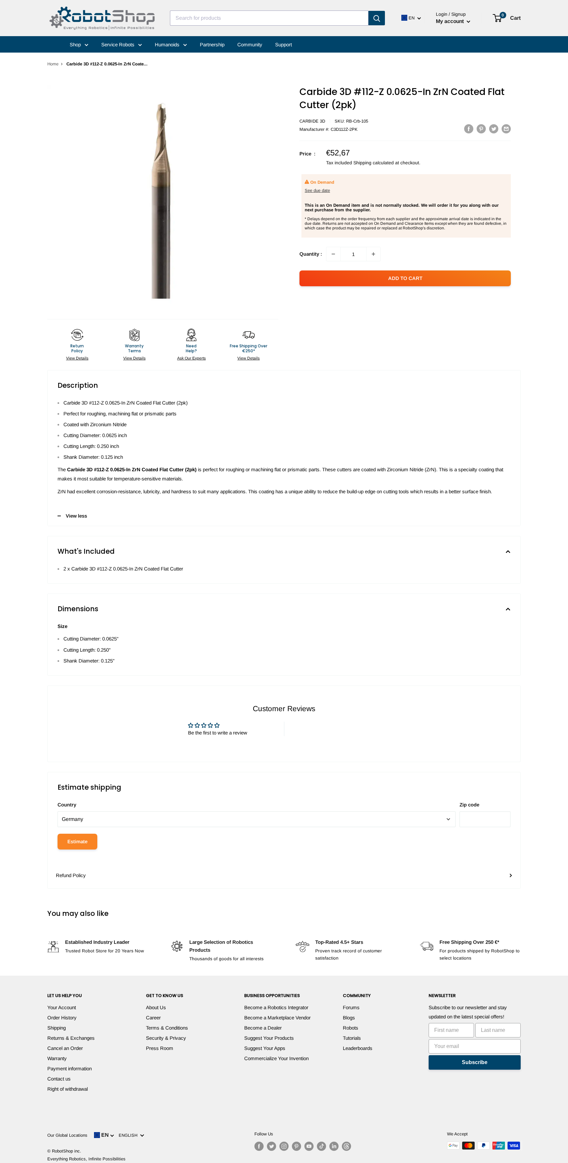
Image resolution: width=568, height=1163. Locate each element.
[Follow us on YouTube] (309, 1146)
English (129, 1135)
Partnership (212, 44)
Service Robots (118, 44)
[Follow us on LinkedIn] (334, 1146)
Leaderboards (357, 1048)
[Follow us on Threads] (346, 1146)
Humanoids (168, 44)
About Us (156, 1007)
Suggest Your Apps (264, 1048)
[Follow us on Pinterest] (296, 1146)
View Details (77, 358)
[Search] (376, 18)
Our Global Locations (67, 1135)
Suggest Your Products (269, 1038)
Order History (62, 1017)
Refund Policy (71, 875)
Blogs (349, 1017)
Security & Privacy (166, 1038)
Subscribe (474, 1062)
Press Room (159, 1048)
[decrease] (333, 254)
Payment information (69, 1068)
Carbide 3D (312, 121)
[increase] (373, 254)
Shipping (56, 1028)
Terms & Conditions (167, 1028)
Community (249, 44)
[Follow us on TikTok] (321, 1146)
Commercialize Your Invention (276, 1058)
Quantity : (310, 254)
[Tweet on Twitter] (493, 128)
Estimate (77, 841)
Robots (350, 1028)
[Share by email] (506, 128)
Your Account (61, 1007)
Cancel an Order (65, 1048)
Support (283, 44)
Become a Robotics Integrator (276, 1007)
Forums (351, 1007)
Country (67, 804)
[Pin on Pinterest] (481, 128)
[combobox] (269, 18)
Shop (76, 44)
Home (53, 63)
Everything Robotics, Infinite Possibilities (86, 1158)
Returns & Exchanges (71, 1038)
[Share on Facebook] (468, 128)
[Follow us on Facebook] (259, 1146)
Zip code (469, 804)
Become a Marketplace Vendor (277, 1017)
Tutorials (352, 1038)
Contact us (59, 1079)
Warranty (57, 1058)
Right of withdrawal (67, 1089)
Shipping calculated (373, 162)
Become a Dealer (263, 1028)
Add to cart (405, 278)
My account (450, 21)
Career (153, 1017)
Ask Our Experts (191, 358)
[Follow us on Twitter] (271, 1146)
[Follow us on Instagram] (284, 1146)
